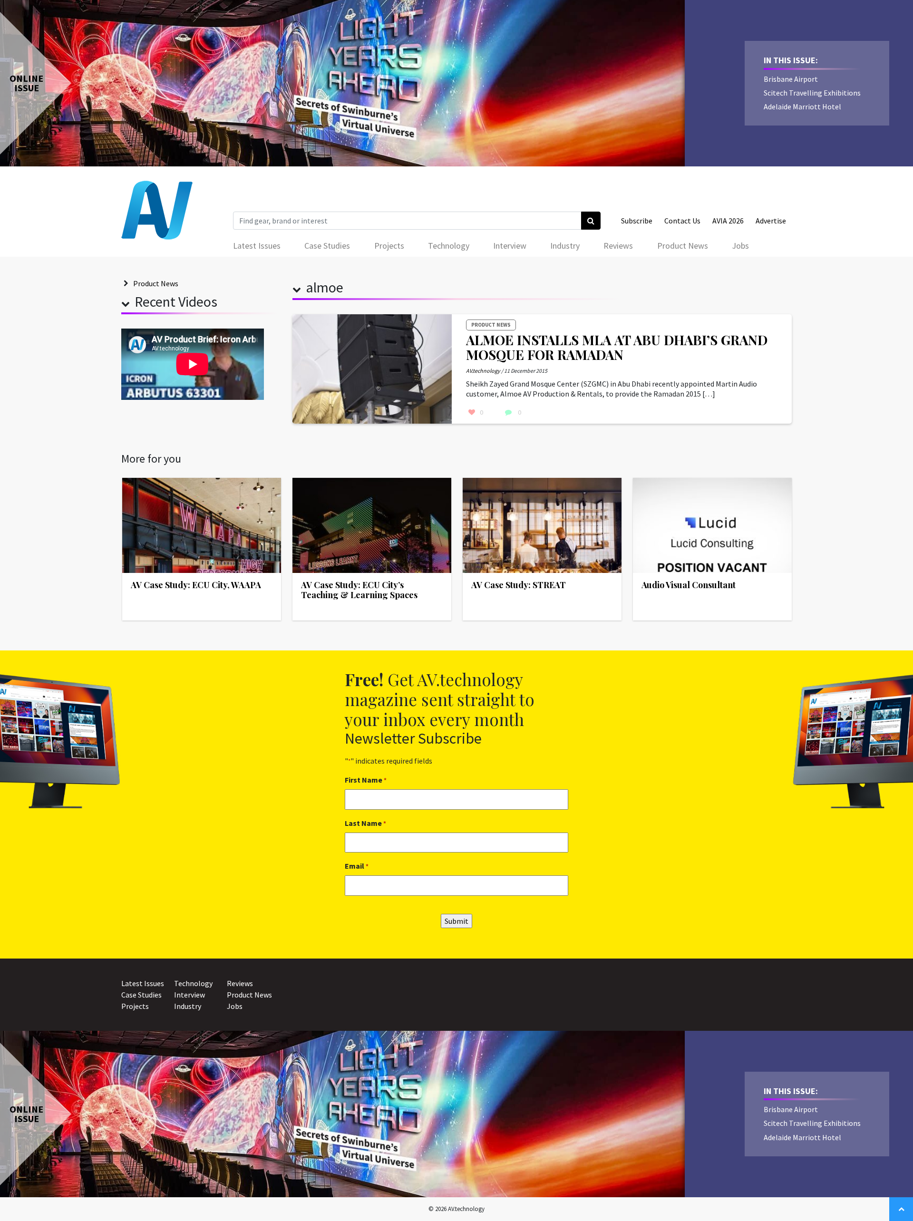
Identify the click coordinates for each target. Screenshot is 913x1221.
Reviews (618, 245)
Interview (509, 245)
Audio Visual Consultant (688, 585)
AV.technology (483, 370)
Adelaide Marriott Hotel (802, 106)
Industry (565, 245)
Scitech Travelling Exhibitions (812, 92)
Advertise (771, 220)
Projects (389, 245)
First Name (366, 780)
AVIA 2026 (728, 220)
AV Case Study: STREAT (518, 585)
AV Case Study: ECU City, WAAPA (196, 585)
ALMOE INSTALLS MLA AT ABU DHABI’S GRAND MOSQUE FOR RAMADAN (616, 347)
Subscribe (636, 220)
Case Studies (327, 245)
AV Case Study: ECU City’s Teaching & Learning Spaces (359, 590)
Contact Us (682, 220)
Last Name (365, 823)
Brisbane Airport (791, 79)
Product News (682, 245)
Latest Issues (257, 245)
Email (357, 866)
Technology (448, 245)
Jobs (740, 245)
